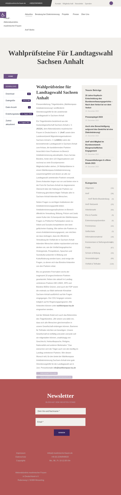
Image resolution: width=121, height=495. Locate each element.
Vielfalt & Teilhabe (93, 264)
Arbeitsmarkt (90, 210)
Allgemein (89, 188)
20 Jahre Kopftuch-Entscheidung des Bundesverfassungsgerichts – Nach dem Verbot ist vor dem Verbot (98, 101)
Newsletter (79, 4)
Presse (76, 14)
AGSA (39, 129)
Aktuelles (29, 14)
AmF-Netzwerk (91, 204)
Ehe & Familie (91, 215)
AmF (63, 133)
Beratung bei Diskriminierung (47, 14)
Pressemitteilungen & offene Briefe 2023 (98, 161)
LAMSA (58, 140)
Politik (88, 248)
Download (11, 86)
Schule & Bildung (92, 253)
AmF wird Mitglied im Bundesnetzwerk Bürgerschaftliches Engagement (94, 146)
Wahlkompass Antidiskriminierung (55, 377)
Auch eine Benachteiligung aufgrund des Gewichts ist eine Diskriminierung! (99, 129)
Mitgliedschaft (68, 4)
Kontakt (58, 4)
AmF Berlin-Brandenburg (98, 199)
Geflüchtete (90, 231)
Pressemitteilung (48, 373)
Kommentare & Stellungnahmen (98, 242)
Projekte (65, 14)
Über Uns (85, 14)
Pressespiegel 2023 (94, 117)
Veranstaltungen (92, 258)
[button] (3, 15)
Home (10, 76)
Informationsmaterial (93, 237)
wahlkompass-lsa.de (65, 306)
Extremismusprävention (95, 221)
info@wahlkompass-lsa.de (65, 368)
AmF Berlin (29, 30)
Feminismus (90, 226)
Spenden (88, 4)
